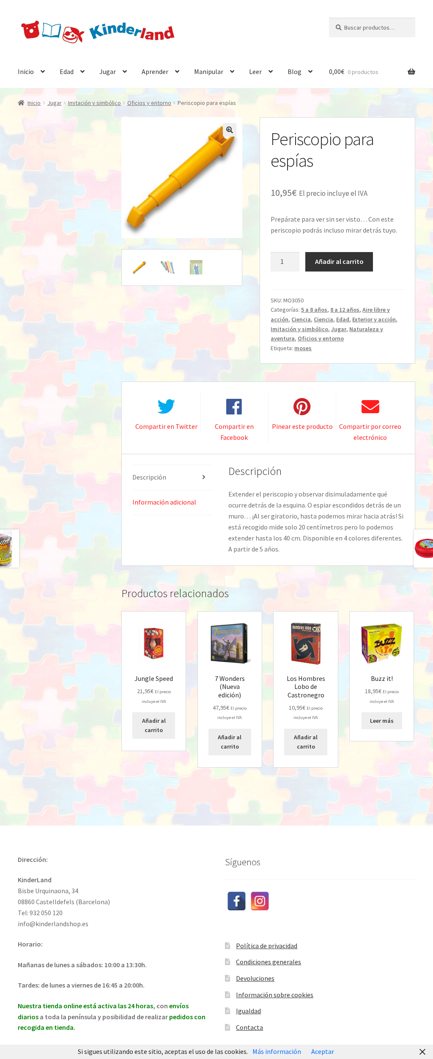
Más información (276, 1051)
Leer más (382, 720)
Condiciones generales (268, 961)
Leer (255, 71)
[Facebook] (236, 901)
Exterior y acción (374, 319)
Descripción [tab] (149, 477)
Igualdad (248, 1011)
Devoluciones (255, 978)
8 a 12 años (344, 309)
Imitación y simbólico (94, 103)
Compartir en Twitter (166, 426)
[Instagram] (259, 901)
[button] (229, 130)
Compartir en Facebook (234, 432)
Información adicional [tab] (164, 502)
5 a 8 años (314, 309)
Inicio (26, 71)
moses (303, 348)
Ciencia (301, 319)
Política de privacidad (266, 945)
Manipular (208, 71)
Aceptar (322, 1051)
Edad (67, 71)
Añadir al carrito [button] (154, 725)
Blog (294, 71)
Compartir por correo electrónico (370, 432)
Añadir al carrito (339, 261)
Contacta (249, 1027)
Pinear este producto (302, 426)
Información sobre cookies (274, 994)
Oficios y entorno (149, 103)
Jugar (107, 71)
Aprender (155, 71)
